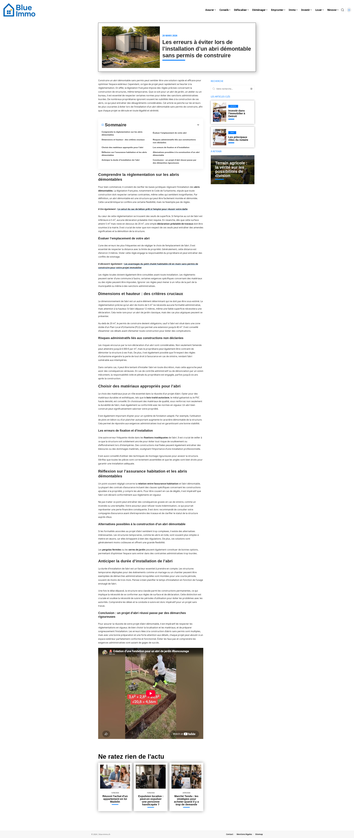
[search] (342, 10)
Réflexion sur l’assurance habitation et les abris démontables (124, 153)
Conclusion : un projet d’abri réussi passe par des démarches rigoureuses (174, 161)
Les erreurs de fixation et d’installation (171, 147)
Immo (232, 132)
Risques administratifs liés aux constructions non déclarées (174, 141)
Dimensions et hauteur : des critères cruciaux (123, 140)
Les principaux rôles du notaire (238, 138)
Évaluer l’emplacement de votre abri (170, 133)
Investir (233, 106)
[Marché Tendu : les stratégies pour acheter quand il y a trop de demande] (186, 777)
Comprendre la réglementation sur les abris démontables (122, 133)
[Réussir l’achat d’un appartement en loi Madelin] (115, 777)
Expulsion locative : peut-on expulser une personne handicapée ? (150, 800)
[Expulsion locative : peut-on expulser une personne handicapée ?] (151, 777)
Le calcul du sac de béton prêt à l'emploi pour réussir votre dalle (153, 209)
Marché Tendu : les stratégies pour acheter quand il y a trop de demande (186, 800)
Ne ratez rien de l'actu (131, 756)
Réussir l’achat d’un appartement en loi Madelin (115, 799)
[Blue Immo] (19, 10)
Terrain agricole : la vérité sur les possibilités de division (231, 169)
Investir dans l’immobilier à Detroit (236, 113)
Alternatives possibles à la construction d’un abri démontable (176, 153)
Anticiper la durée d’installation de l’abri (121, 160)
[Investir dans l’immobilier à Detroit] (219, 112)
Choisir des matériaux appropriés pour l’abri (122, 147)
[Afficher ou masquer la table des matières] (163, 124)
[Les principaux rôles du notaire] (219, 137)
